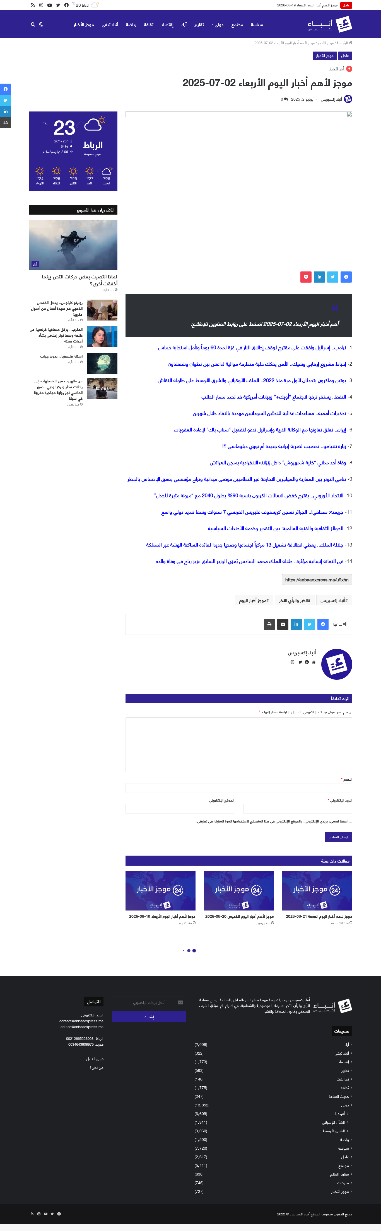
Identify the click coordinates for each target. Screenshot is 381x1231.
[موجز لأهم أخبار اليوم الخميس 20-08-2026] (239, 891)
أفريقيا (340, 1113)
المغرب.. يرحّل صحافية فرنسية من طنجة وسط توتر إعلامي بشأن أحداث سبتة (56, 335)
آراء (184, 24)
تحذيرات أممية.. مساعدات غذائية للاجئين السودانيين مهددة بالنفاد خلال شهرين (269, 412)
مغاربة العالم (339, 1174)
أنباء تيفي (110, 24)
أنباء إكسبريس (331, 98)
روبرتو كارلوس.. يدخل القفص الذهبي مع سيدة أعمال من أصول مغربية (57, 308)
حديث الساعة (339, 1096)
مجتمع (237, 24)
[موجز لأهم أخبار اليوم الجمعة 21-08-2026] (317, 891)
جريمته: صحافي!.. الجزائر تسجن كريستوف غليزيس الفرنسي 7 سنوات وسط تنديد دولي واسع (252, 511)
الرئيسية (343, 42)
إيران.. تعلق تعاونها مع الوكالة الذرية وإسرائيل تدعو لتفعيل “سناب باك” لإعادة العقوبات (260, 429)
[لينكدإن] (319, 277)
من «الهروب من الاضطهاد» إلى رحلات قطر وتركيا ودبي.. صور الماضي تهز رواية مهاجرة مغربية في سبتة (58, 389)
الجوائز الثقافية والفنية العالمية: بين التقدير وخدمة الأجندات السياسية (275, 528)
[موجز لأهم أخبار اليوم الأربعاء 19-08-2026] (161, 891)
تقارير (199, 24)
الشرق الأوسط (334, 1130)
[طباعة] (269, 624)
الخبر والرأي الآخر (293, 600)
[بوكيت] (306, 277)
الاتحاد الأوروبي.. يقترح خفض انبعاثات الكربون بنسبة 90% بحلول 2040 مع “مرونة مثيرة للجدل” (248, 495)
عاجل (345, 55)
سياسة (257, 24)
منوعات (343, 1182)
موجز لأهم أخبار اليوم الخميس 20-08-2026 (239, 915)
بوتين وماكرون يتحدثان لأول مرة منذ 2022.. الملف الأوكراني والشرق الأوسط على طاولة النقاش (252, 380)
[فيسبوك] (346, 277)
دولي (219, 24)
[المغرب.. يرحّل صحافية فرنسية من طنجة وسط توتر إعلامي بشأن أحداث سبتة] (102, 336)
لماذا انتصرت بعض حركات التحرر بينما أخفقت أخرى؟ (79, 279)
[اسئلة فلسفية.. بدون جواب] (102, 363)
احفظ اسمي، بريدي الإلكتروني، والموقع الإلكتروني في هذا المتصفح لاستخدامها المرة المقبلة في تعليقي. (272, 820)
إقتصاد (167, 24)
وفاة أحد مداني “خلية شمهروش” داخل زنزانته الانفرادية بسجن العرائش (278, 462)
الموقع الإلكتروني (221, 800)
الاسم (346, 779)
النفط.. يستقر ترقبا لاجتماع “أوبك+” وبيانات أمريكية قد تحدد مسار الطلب (274, 396)
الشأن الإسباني (333, 1122)
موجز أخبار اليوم (252, 600)
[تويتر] (332, 277)
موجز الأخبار (84, 24)
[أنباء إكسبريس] (329, 24)
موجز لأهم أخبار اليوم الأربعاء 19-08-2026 (307, 4)
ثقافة (148, 24)
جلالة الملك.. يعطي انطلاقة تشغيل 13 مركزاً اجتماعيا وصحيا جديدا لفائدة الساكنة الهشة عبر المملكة (244, 544)
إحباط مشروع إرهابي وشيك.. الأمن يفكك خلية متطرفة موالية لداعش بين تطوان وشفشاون (257, 363)
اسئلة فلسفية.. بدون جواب (61, 355)
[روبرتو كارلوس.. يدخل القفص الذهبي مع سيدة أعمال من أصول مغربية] (102, 310)
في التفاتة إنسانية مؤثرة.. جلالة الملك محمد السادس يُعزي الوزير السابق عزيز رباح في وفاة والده (249, 560)
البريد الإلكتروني (340, 800)
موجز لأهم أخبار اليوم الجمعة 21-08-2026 (319, 915)
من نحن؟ (96, 1067)
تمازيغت (343, 1079)
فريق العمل (94, 1058)
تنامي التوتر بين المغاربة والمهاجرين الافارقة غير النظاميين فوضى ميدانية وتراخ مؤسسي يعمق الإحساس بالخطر (236, 478)
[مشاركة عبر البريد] (282, 624)
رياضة (131, 24)
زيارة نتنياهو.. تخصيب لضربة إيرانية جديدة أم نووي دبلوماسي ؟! (284, 445)
